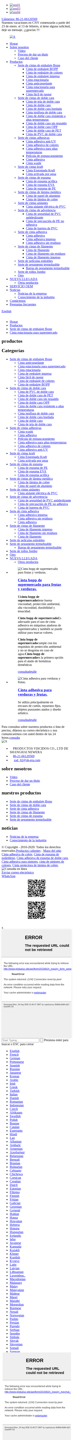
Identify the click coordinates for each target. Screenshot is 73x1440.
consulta (23, 671)
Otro (21, 275)
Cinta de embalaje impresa (43, 76)
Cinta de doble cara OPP (42, 127)
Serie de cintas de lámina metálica (39, 192)
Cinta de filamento (37, 250)
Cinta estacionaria (37, 79)
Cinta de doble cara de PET (43, 130)
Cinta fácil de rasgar (39, 94)
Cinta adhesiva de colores (42, 145)
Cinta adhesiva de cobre (17, 854)
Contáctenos (18, 300)
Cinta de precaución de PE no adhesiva (43, 504)
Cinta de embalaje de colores (44, 72)
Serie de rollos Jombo (31, 271)
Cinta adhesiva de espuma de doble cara (42, 858)
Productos (16, 61)
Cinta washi (33, 163)
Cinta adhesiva (35, 159)
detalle (32, 671)
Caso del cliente (28, 58)
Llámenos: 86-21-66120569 (19, 19)
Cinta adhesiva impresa (41, 239)
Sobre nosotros (19, 47)
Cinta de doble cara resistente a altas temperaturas (45, 117)
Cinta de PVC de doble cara (44, 134)
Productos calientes (28, 850)
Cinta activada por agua (41, 174)
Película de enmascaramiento (44, 156)
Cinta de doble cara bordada (44, 108)
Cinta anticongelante (39, 83)
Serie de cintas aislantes (33, 203)
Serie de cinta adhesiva (32, 232)
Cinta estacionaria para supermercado (40, 88)
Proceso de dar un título (33, 54)
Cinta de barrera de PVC (42, 228)
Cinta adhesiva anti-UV (41, 141)
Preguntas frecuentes (23, 304)
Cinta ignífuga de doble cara (44, 112)
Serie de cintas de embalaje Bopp (39, 65)
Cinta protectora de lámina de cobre (35, 865)
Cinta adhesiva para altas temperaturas (42, 150)
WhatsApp (8, 876)
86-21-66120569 (23, 756)
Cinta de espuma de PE (41, 188)
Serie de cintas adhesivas (33, 137)
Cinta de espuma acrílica (41, 181)
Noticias (15, 290)
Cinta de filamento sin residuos (45, 253)
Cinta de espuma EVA (40, 185)
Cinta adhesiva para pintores (20, 861)
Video (22, 51)
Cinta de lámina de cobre (42, 199)
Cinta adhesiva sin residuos (43, 242)
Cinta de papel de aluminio (43, 195)
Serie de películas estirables (35, 261)
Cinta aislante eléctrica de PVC (46, 206)
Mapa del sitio (52, 850)
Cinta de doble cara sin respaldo (46, 123)
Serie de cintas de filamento (35, 246)
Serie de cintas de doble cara (36, 98)
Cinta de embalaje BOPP (42, 69)
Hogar (14, 43)
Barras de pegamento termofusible (48, 268)
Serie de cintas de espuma (34, 177)
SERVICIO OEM (21, 286)
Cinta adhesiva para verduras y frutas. (35, 692)
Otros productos (28, 282)
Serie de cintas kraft (30, 166)
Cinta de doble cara (38, 105)
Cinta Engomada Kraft (40, 170)
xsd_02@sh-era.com (27, 760)
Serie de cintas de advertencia (37, 210)
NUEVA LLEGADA (24, 279)
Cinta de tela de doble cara (43, 101)
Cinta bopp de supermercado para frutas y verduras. (39, 584)
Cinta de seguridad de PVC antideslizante (44, 500)
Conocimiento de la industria (36, 297)
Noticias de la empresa (32, 293)
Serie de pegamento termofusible (39, 264)
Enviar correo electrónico (18, 872)
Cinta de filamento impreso (43, 257)
